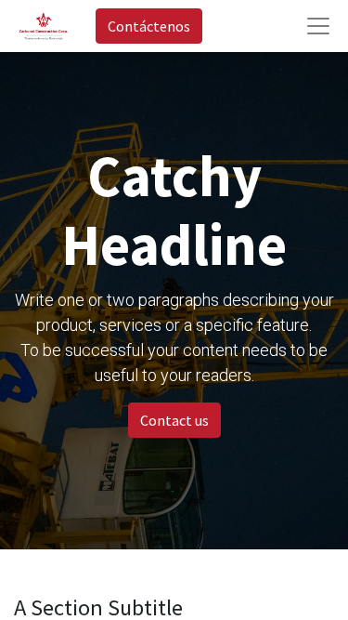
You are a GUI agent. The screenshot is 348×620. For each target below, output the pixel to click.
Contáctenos (149, 26)
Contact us (174, 420)
